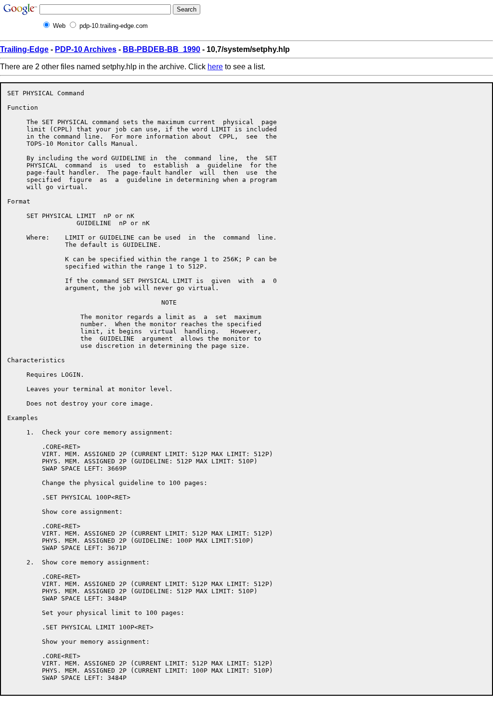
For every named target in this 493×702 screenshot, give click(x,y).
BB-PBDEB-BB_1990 (161, 49)
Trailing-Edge (24, 49)
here (215, 67)
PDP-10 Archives (86, 49)
